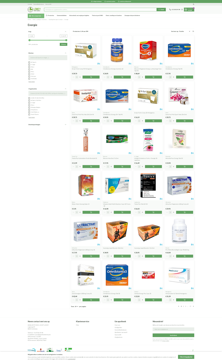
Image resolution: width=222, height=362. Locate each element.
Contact (30, 4)
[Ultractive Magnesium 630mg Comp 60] (179, 185)
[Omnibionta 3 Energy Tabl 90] (179, 50)
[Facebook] (193, 350)
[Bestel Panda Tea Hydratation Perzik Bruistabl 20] (91, 166)
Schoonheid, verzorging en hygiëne (79, 15)
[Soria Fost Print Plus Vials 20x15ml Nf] (86, 96)
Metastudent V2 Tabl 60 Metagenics (176, 293)
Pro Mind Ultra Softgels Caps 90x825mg (177, 250)
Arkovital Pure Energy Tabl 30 (174, 158)
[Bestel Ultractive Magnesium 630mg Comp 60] (184, 212)
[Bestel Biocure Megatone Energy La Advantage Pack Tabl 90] (153, 77)
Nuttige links (118, 327)
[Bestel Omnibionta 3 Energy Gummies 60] (122, 77)
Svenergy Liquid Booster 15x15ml (144, 248)
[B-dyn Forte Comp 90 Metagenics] (86, 50)
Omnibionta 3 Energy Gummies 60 (113, 69)
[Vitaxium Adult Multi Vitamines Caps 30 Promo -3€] (117, 185)
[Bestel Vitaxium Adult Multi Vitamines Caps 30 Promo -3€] (122, 212)
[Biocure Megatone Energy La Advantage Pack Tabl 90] (148, 50)
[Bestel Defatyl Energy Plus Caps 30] (153, 299)
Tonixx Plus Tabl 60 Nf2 (141, 204)
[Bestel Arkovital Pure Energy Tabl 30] (184, 166)
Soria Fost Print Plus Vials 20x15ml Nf (83, 114)
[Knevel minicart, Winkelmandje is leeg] (185, 9)
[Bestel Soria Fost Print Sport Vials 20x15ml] (184, 120)
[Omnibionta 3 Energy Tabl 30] (117, 275)
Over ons (117, 325)
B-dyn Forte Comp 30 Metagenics (144, 113)
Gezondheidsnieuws (38, 4)
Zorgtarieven (118, 337)
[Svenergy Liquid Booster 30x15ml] (117, 231)
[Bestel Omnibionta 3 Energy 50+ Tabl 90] (122, 120)
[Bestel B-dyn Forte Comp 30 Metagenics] (153, 120)
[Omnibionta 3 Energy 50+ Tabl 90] (117, 96)
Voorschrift (48, 4)
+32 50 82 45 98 (38, 332)
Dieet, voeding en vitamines (114, 15)
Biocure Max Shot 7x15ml (110, 158)
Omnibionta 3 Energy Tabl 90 (174, 69)
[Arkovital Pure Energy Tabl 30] (179, 140)
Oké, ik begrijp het (186, 357)
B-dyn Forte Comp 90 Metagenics (82, 69)
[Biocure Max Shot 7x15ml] (117, 140)
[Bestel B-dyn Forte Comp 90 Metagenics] (91, 77)
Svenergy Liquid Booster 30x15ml (113, 248)
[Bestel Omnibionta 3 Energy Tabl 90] (184, 77)
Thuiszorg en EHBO (97, 15)
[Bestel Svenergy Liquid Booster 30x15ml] (122, 256)
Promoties (51, 15)
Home (29, 19)
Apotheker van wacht (121, 332)
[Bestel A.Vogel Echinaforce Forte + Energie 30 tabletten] (153, 166)
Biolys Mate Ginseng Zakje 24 (80, 204)
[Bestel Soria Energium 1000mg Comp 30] (91, 299)
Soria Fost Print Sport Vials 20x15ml (176, 114)
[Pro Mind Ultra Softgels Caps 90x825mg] (179, 231)
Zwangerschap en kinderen (132, 15)
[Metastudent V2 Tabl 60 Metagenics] (179, 275)
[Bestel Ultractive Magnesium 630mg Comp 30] (91, 256)
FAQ (77, 325)
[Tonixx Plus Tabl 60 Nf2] (148, 185)
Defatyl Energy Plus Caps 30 (142, 293)
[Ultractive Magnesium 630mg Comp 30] (86, 231)
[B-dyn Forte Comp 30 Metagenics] (148, 96)
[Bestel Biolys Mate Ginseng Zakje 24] (91, 212)
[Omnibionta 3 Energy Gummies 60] (117, 50)
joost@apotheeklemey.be (43, 334)
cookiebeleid (71, 359)
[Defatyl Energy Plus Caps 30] (148, 275)
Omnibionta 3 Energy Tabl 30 (111, 293)
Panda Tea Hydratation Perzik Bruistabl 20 (84, 158)
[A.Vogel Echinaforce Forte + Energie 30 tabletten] (148, 140)
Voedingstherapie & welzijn (56, 19)
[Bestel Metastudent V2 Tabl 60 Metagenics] (184, 299)
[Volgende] (193, 306)
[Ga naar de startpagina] (34, 9)
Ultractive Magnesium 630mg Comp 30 (83, 250)
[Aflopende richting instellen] (193, 31)
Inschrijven (173, 335)
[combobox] (100, 9)
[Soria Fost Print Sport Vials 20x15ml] (179, 96)
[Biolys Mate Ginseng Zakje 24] (86, 185)
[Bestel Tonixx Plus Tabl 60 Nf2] (153, 212)
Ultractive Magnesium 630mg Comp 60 (177, 204)
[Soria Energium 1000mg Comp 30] (86, 275)
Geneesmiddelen (62, 15)
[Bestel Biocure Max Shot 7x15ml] (122, 166)
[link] (179, 306)
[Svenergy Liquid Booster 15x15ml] (148, 231)
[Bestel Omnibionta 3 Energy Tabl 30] (122, 299)
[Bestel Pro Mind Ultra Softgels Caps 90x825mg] (184, 256)
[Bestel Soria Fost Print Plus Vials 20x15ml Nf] (91, 120)
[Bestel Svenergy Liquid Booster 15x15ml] (153, 256)
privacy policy (165, 340)
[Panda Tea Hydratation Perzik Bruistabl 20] (86, 140)
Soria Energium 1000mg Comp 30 (82, 293)
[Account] (182, 9)
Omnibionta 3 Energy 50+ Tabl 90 (113, 114)
